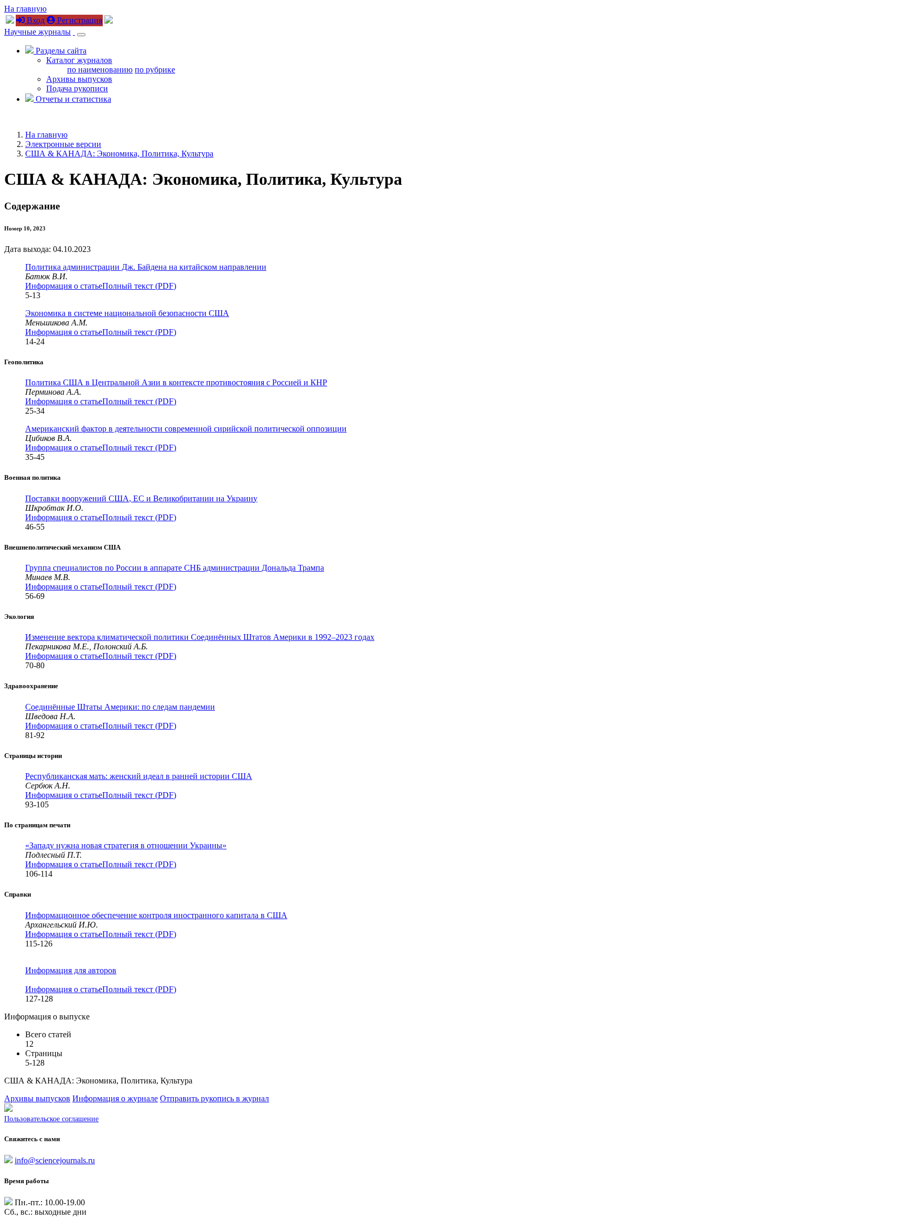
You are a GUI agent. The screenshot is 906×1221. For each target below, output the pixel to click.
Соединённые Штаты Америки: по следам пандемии (120, 706)
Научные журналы (37, 31)
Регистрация (78, 20)
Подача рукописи (77, 88)
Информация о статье (63, 285)
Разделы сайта (60, 50)
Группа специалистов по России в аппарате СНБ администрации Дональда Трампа (174, 567)
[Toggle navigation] (81, 34)
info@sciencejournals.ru (55, 1160)
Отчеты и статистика (72, 98)
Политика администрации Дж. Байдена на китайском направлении (145, 266)
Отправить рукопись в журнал (214, 1098)
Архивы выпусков (79, 79)
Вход (35, 20)
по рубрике (155, 69)
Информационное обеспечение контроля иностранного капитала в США (156, 915)
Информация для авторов (70, 970)
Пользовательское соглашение (51, 1119)
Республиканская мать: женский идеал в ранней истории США (138, 776)
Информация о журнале (115, 1098)
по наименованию (100, 69)
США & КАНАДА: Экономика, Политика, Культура (119, 153)
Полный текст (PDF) (139, 285)
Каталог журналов (79, 60)
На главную (25, 8)
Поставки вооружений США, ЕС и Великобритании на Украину (141, 498)
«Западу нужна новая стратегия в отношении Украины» (125, 845)
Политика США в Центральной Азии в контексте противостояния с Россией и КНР (176, 382)
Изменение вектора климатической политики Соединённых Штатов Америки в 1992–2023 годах (199, 637)
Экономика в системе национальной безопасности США (127, 313)
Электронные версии (63, 144)
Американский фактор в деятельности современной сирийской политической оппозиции (186, 428)
